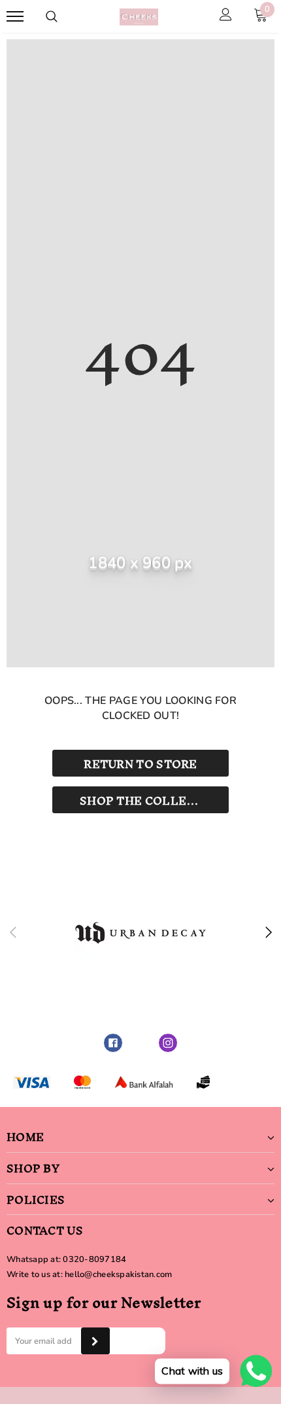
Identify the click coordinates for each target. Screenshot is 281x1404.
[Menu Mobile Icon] (15, 16)
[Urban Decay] (140, 933)
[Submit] (95, 1340)
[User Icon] (226, 16)
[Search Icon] (52, 16)
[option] (140, 933)
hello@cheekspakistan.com (118, 1274)
